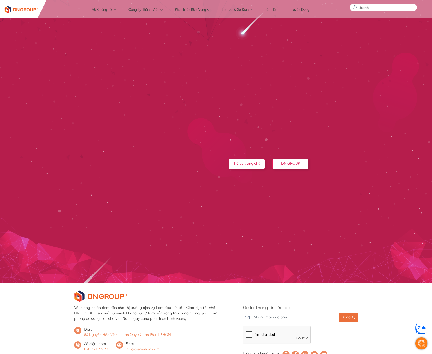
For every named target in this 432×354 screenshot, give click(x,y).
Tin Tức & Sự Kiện (235, 9)
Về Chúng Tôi (102, 9)
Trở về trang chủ (247, 164)
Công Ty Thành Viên (143, 9)
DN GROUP (290, 164)
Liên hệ (270, 9)
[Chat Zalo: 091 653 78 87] (421, 328)
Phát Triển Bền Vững (190, 9)
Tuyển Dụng (300, 9)
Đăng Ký (348, 317)
